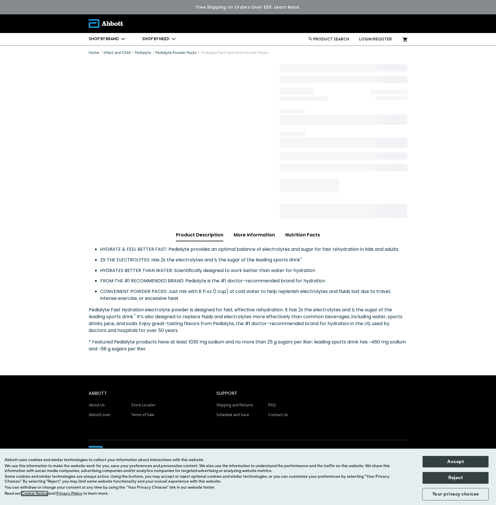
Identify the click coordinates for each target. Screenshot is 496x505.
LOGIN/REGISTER (375, 39)
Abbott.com (99, 414)
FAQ (272, 405)
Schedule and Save (232, 414)
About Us (97, 405)
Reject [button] (455, 477)
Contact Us (278, 414)
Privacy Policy (69, 494)
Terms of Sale (142, 414)
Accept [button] (455, 461)
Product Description (199, 235)
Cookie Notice (35, 494)
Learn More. (287, 7)
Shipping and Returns (234, 405)
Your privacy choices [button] (455, 494)
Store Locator (143, 405)
